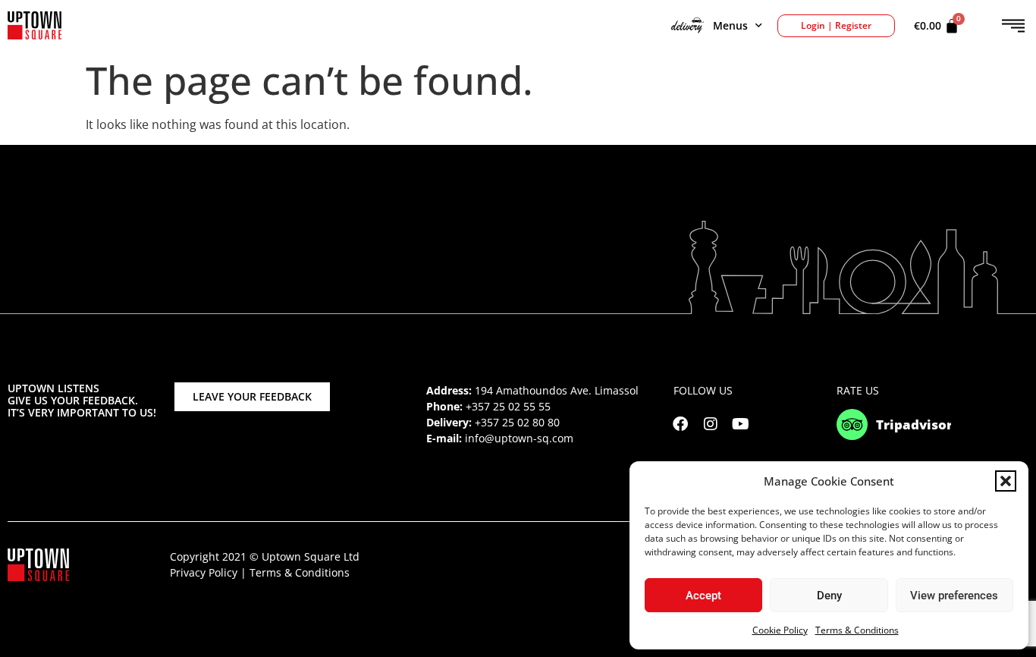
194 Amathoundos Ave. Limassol (557, 390)
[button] (1005, 481)
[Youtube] (741, 424)
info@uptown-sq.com (519, 438)
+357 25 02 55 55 (508, 406)
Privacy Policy (203, 572)
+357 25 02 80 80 (517, 422)
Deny (829, 595)
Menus (730, 25)
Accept (703, 595)
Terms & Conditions (857, 630)
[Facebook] (680, 424)
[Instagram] (710, 424)
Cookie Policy (780, 630)
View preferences (954, 595)
